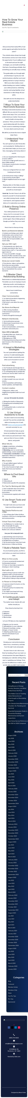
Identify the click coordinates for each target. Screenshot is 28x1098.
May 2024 (11, 815)
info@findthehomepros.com (14, 1044)
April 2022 (11, 889)
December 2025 (13, 759)
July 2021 (11, 916)
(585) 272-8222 (14, 1038)
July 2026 (11, 738)
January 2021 (12, 934)
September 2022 (13, 874)
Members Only (12, 990)
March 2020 (12, 963)
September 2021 (13, 910)
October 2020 (12, 942)
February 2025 (12, 789)
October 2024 (12, 800)
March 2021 (11, 928)
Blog (9, 981)
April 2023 (11, 854)
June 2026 (11, 741)
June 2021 (11, 919)
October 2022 (12, 871)
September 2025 (13, 768)
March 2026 (12, 750)
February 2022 (12, 895)
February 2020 (12, 966)
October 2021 (12, 907)
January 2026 (12, 756)
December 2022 (13, 865)
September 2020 (13, 945)
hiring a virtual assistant (15, 425)
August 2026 (12, 735)
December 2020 (13, 937)
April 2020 (11, 960)
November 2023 (13, 833)
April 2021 (11, 925)
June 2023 (11, 848)
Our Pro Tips (6, 27)
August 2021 (12, 913)
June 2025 (11, 777)
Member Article (13, 987)
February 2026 (12, 753)
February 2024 (12, 824)
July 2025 (11, 774)
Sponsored (11, 1002)
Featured (11, 984)
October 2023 (12, 836)
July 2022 (11, 880)
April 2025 (11, 783)
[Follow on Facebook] (9, 1027)
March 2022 (12, 892)
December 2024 (13, 795)
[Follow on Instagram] (19, 1027)
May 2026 (11, 744)
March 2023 (12, 857)
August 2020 (12, 948)
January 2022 (12, 898)
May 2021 (11, 922)
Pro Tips (10, 999)
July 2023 (11, 845)
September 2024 (13, 803)
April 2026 (11, 747)
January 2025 (12, 792)
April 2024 (11, 818)
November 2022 (13, 868)
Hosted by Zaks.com (14, 1056)
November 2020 (13, 940)
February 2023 (12, 860)
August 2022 (12, 877)
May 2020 (11, 957)
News (10, 993)
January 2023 (12, 863)
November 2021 (13, 904)
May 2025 (11, 780)
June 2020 (11, 954)
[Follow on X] (12, 1027)
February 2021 (12, 931)
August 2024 (12, 806)
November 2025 (13, 762)
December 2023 (13, 830)
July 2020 (11, 951)
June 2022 (11, 883)
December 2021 (13, 901)
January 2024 (12, 827)
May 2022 (11, 886)
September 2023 (13, 839)
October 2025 (12, 765)
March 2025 (12, 786)
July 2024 (11, 809)
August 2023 (12, 842)
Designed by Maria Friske (18, 1092)
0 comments (15, 27)
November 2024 (13, 797)
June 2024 (11, 812)
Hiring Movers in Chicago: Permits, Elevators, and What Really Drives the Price (17, 688)
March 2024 (12, 821)
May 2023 (11, 851)
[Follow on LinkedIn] (16, 1027)
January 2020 (12, 969)
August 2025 (12, 771)
